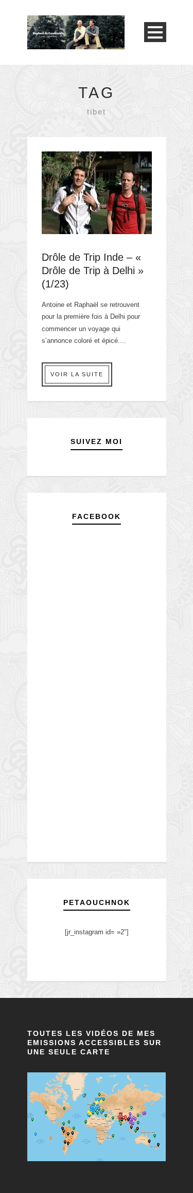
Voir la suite (76, 374)
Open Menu (155, 32)
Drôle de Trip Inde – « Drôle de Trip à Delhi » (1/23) (93, 271)
